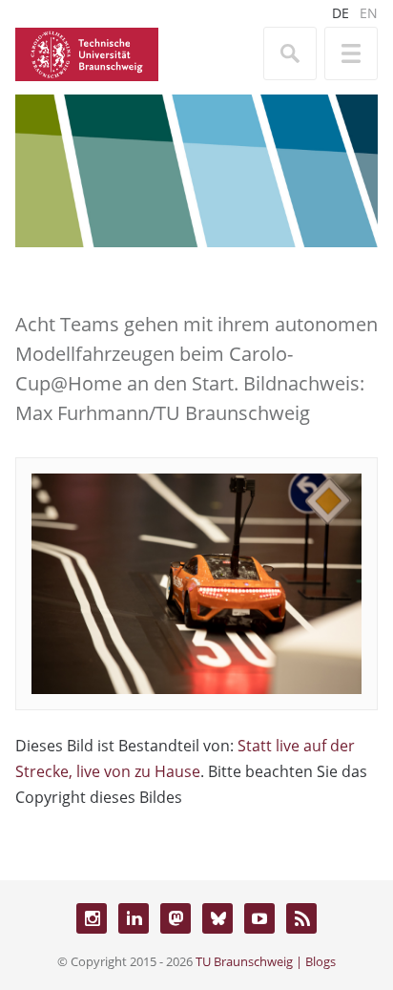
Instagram (91, 918)
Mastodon (175, 918)
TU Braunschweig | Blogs (266, 961)
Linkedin (133, 918)
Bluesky (217, 918)
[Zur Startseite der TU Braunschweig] (86, 52)
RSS (301, 918)
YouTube (259, 918)
